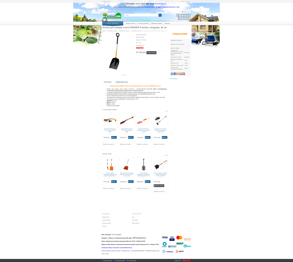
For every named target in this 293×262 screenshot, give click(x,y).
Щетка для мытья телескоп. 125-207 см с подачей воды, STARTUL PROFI (161, 130)
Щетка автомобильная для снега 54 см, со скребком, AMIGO (110, 130)
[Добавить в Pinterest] (184, 73)
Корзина (177, 260)
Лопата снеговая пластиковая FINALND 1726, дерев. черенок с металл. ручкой (126, 174)
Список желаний (132, 260)
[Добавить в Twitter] (181, 73)
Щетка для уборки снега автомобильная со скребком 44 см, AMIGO (143, 130)
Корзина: (186, 11)
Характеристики (121, 82)
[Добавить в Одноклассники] (178, 73)
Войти (182, 1)
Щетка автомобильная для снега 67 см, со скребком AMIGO (127, 130)
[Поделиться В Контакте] (172, 73)
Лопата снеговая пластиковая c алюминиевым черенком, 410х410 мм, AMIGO (160, 174)
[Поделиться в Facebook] (175, 73)
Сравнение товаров (120, 260)
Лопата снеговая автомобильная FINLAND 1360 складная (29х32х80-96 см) (110, 174)
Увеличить (125, 74)
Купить (114, 137)
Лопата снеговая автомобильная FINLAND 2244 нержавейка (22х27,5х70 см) (143, 174)
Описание (107, 82)
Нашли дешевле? (174, 78)
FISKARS (144, 34)
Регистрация (188, 1)
